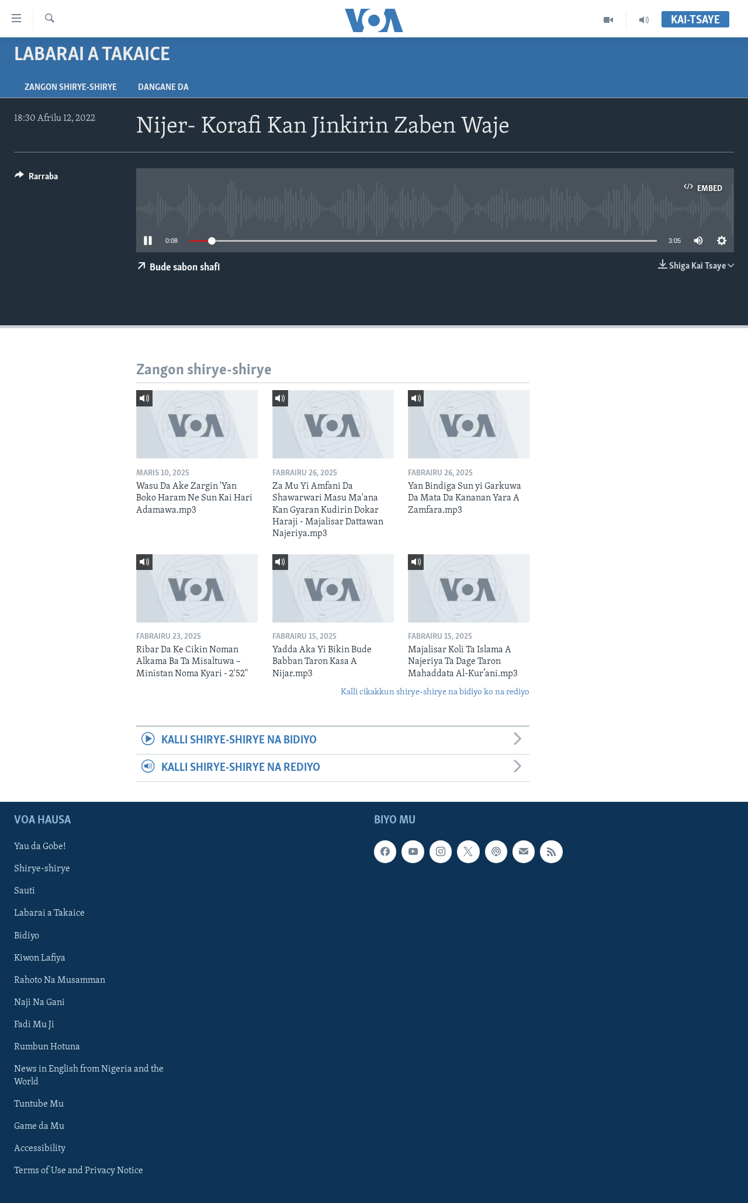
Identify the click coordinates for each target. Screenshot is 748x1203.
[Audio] (644, 20)
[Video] (608, 20)
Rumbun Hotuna (47, 1047)
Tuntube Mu (39, 1104)
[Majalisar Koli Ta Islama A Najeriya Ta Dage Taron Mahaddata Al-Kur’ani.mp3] (468, 588)
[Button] (36, 179)
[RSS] (551, 852)
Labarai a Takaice (49, 914)
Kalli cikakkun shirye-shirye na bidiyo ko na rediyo (435, 692)
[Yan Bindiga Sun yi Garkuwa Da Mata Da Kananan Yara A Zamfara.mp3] (468, 424)
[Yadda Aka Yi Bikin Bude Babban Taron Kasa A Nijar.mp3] (333, 588)
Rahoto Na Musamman (59, 980)
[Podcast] (496, 852)
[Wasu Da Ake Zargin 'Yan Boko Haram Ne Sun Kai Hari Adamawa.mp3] (197, 424)
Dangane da (163, 87)
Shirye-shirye (42, 869)
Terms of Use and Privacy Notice (78, 1171)
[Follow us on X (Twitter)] (468, 852)
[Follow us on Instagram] (441, 852)
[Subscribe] (523, 852)
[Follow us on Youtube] (412, 852)
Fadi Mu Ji (34, 1025)
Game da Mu (39, 1126)
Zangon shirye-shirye (71, 87)
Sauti (24, 891)
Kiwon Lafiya (39, 958)
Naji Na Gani (39, 1002)
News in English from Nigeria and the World (89, 1076)
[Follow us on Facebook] (385, 852)
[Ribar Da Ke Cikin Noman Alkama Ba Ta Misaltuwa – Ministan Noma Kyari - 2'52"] (197, 588)
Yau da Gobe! (40, 847)
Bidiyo (26, 936)
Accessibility (39, 1148)
